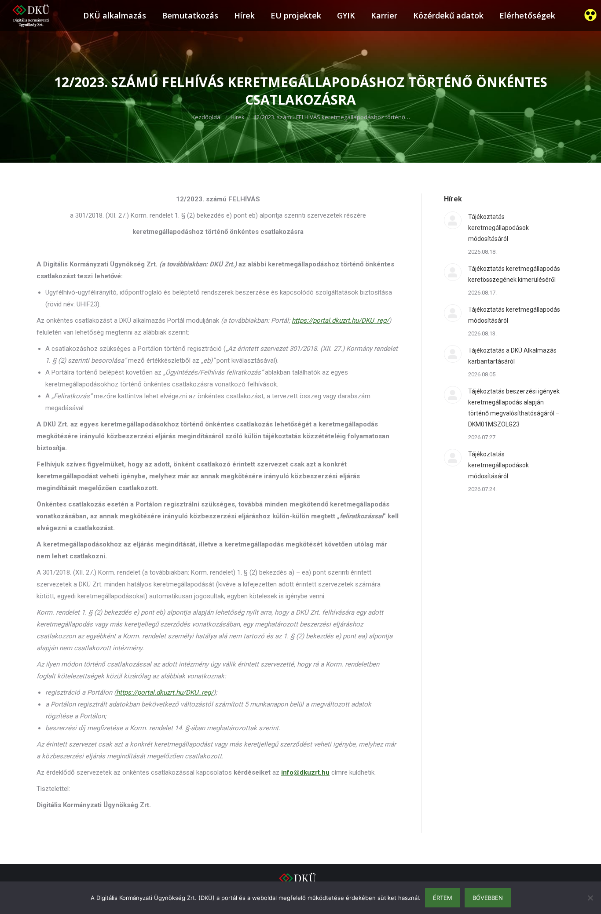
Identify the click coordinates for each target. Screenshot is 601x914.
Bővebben (488, 897)
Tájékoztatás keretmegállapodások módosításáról (498, 227)
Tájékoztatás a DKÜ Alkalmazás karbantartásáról (512, 356)
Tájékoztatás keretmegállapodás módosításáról (514, 315)
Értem (442, 897)
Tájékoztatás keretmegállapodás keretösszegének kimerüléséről (514, 274)
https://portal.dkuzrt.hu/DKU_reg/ (164, 692)
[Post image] (453, 220)
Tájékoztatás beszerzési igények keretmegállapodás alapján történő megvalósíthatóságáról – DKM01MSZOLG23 (514, 408)
